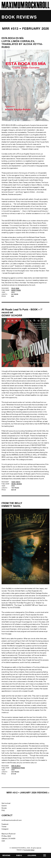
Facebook (5, 824)
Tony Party (15, 482)
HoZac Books (16, 484)
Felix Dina (15, 288)
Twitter (4, 827)
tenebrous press (18, 768)
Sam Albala (16, 766)
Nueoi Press (16, 290)
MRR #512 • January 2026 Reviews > (28, 792)
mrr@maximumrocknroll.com (12, 820)
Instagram (5, 829)
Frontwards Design (29, 850)
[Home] (25, 7)
